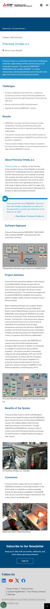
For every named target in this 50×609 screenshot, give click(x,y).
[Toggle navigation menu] (47, 5)
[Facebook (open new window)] (23, 581)
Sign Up (25, 561)
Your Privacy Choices (36, 591)
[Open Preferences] (3, 605)
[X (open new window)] (17, 581)
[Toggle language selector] (41, 5)
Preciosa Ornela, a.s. (12, 166)
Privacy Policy (12, 588)
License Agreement (16, 591)
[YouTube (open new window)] (11, 581)
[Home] (19, 5)
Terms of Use (27, 588)
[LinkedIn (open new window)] (4, 581)
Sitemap (11, 594)
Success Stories (18, 28)
